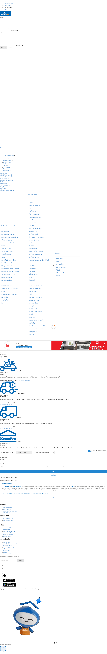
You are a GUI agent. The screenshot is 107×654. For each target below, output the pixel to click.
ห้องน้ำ (2, 182)
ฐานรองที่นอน (60, 264)
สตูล (30, 208)
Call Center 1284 (7, 554)
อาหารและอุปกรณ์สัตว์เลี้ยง (9, 294)
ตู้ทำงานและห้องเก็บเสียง (36, 286)
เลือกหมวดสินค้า (9, 155)
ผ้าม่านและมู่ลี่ (33, 291)
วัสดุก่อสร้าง (3, 188)
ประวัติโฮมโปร (7, 542)
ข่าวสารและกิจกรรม (8, 547)
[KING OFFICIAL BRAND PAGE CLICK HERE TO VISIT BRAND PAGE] (23, 350)
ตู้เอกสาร (31, 283)
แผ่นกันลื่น (32, 323)
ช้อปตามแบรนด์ (7, 160)
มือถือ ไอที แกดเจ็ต (6, 286)
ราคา (3, 463)
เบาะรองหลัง (32, 265)
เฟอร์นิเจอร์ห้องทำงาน (35, 254)
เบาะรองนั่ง (32, 225)
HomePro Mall (7, 162)
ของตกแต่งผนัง (33, 308)
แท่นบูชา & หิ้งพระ (34, 240)
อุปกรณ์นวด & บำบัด (35, 217)
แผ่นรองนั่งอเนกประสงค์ (36, 320)
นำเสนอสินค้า (7, 550)
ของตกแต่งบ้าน (33, 303)
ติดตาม (20, 560)
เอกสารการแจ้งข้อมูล (8, 533)
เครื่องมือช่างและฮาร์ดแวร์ (7, 190)
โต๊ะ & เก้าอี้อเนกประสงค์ (36, 251)
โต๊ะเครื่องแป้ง (60, 273)
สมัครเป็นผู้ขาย (9, 3)
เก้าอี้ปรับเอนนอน (34, 214)
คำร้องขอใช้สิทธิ (7, 536)
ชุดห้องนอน (59, 258)
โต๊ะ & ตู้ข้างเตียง (61, 267)
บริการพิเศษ (6, 170)
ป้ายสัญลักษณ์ (33, 331)
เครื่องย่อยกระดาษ (34, 274)
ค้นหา (53, 471)
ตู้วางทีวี (31, 202)
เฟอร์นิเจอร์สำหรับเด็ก (35, 288)
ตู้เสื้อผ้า (58, 270)
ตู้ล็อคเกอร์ (32, 280)
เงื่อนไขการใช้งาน (8, 528)
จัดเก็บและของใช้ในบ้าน (6, 180)
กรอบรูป (31, 306)
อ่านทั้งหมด (53, 498)
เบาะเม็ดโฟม (32, 223)
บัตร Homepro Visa (8, 520)
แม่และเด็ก (4, 297)
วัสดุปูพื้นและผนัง (4, 187)
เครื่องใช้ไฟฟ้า (3, 173)
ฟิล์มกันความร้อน (34, 300)
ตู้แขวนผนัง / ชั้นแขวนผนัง (36, 237)
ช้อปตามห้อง (6, 159)
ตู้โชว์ (30, 243)
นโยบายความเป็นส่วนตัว (9, 531)
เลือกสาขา (19, 45)
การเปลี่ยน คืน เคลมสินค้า (10, 511)
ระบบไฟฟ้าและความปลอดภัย (10, 268)
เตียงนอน (57, 253)
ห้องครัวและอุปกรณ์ (5, 185)
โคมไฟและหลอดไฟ (7, 263)
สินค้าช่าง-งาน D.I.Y (8, 164)
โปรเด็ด (5, 169)
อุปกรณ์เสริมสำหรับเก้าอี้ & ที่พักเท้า (39, 260)
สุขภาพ (3, 283)
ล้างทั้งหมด (53, 475)
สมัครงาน (5, 549)
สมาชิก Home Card (8, 518)
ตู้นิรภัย (31, 277)
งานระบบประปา (4, 183)
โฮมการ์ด (7, 2)
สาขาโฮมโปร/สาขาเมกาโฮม (11, 544)
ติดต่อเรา (5, 552)
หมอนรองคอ (32, 263)
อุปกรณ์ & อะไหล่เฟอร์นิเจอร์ (37, 329)
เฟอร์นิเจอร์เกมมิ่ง (34, 257)
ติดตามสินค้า (6, 512)
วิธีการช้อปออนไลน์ (8, 507)
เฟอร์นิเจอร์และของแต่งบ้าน (7, 177)
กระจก (58, 276)
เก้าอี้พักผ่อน (32, 211)
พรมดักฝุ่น (32, 317)
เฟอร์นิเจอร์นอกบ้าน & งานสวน (10, 271)
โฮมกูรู (5, 165)
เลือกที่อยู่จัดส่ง (14, 30)
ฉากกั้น (31, 294)
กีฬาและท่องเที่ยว (6, 280)
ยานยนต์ (3, 291)
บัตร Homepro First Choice (10, 522)
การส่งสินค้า (6, 529)
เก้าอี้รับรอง (32, 271)
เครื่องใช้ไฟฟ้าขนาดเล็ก (6, 175)
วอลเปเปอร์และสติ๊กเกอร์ (36, 297)
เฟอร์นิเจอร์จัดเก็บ (34, 234)
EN (6, 9)
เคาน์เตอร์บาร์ (33, 231)
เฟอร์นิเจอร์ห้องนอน (34, 200)
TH (4, 9)
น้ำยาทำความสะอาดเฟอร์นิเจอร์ (38, 326)
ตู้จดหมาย (31, 334)
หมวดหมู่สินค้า (3, 457)
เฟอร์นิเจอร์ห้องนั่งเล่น (35, 205)
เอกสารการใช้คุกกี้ (8, 534)
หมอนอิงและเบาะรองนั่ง (36, 220)
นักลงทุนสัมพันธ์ (7, 545)
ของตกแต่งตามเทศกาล (35, 311)
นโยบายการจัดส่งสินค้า (24, 380)
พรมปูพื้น (31, 314)
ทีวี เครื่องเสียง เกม (4, 178)
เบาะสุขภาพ (32, 268)
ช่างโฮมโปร (6, 167)
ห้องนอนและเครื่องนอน (8, 274)
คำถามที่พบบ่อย (7, 509)
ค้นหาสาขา (8, 5)
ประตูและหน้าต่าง (6, 265)
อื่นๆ (2, 303)
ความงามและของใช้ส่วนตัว (9, 288)
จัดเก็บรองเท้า (33, 248)
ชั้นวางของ (32, 246)
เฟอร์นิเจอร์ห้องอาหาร (35, 228)
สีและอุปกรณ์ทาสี (6, 277)
